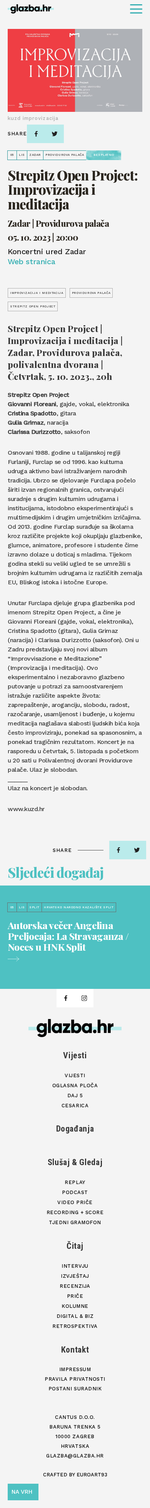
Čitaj (75, 1246)
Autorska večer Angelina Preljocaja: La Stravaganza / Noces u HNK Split (68, 936)
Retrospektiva (75, 1326)
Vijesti (75, 1055)
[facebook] (36, 134)
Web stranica (31, 261)
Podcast (75, 1192)
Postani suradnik (75, 1389)
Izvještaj (75, 1276)
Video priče (75, 1202)
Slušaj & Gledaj (75, 1162)
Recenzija (75, 1286)
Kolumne (75, 1306)
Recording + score (75, 1212)
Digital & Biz (75, 1316)
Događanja (75, 1129)
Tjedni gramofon (75, 1222)
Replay (75, 1182)
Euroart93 (92, 1475)
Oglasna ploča (75, 1085)
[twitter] (54, 134)
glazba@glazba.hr (74, 1456)
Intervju (75, 1266)
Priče (75, 1296)
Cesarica (75, 1105)
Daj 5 (75, 1095)
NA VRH (22, 1491)
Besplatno (103, 155)
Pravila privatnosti (75, 1379)
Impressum (75, 1369)
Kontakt (75, 1350)
